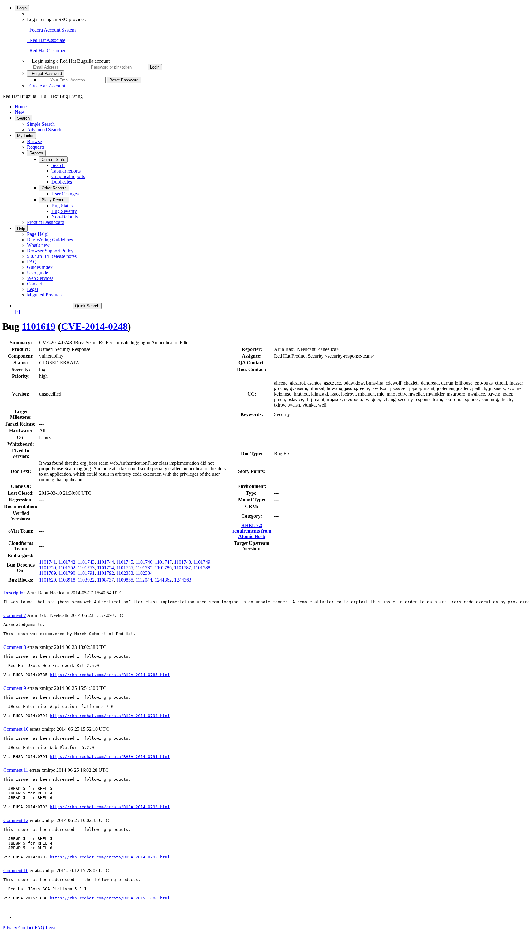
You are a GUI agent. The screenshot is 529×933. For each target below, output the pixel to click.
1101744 (105, 562)
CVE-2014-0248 (94, 326)
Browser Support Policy (50, 250)
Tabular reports (66, 170)
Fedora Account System (51, 29)
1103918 (66, 579)
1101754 (105, 567)
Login (22, 8)
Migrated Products (44, 294)
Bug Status (62, 205)
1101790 (66, 573)
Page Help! (38, 234)
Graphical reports (68, 176)
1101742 (66, 562)
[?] (17, 311)
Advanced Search (44, 129)
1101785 (144, 567)
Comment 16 (15, 870)
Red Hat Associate (46, 40)
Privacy (9, 927)
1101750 (47, 567)
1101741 (47, 562)
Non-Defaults (64, 216)
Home (21, 106)
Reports (36, 153)
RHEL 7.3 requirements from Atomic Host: (251, 531)
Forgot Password (45, 73)
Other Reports (54, 188)
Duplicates (61, 181)
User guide (37, 272)
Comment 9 (14, 688)
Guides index (40, 267)
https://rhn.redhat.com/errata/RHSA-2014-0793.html (110, 807)
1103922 (86, 579)
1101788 (201, 567)
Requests (35, 147)
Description (14, 592)
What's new (38, 245)
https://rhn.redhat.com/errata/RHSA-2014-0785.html (110, 674)
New (19, 112)
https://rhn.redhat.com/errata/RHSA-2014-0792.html (110, 857)
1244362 (163, 579)
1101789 (47, 573)
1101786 (163, 567)
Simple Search (41, 124)
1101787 (182, 567)
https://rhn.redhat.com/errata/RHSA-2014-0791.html (110, 756)
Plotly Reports (54, 200)
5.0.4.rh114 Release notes (52, 256)
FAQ (32, 261)
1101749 (201, 562)
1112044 (144, 579)
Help (21, 228)
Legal (32, 289)
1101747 (163, 562)
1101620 (47, 579)
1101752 (66, 567)
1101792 (105, 573)
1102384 (144, 573)
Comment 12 (15, 820)
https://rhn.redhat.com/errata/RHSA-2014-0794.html (110, 715)
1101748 (182, 562)
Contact (34, 283)
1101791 (86, 573)
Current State (53, 159)
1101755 (124, 567)
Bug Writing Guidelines (50, 239)
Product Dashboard (45, 222)
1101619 (38, 326)
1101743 (86, 562)
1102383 (124, 573)
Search (23, 118)
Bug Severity (64, 211)
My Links (25, 135)
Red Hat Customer (46, 50)
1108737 (105, 579)
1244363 (182, 579)
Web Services (40, 278)
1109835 (124, 579)
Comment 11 (15, 770)
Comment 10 (15, 729)
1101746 (144, 562)
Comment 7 (14, 615)
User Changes (65, 193)
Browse (34, 141)
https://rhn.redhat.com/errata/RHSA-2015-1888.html (110, 898)
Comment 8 (14, 647)
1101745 (124, 562)
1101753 (86, 567)
